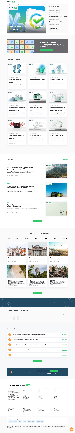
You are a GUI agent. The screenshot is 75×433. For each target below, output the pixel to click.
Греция (55, 395)
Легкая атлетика (10, 407)
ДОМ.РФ (24, 396)
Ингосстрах (40, 409)
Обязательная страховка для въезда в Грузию (13, 398)
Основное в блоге (57, 403)
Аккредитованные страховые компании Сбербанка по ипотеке (13, 394)
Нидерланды (65, 238)
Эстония (55, 398)
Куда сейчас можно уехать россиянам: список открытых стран (13, 396)
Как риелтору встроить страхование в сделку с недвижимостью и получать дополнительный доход (17, 109)
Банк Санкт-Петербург (26, 397)
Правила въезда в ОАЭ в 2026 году (55, 12)
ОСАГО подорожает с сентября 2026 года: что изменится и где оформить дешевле (20, 186)
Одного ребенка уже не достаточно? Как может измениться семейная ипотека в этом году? (29, 344)
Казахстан (55, 397)
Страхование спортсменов (13, 403)
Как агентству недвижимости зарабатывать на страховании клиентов (15, 81)
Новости (8, 183)
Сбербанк (24, 390)
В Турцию (40, 391)
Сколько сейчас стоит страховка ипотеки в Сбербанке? (22, 349)
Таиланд (55, 238)
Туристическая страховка (13, 421)
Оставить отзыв (10, 314)
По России (40, 395)
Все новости (65, 159)
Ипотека (20, 421)
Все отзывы (65, 314)
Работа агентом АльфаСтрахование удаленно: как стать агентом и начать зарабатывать (17, 137)
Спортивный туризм (11, 408)
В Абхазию (40, 397)
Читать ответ (64, 334)
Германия (26, 238)
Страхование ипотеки (27, 388)
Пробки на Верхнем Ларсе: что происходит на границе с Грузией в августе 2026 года (20, 168)
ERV (39, 411)
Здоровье (25, 403)
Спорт (55, 408)
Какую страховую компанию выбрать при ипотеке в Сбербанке (14, 391)
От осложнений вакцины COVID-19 (28, 407)
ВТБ (23, 391)
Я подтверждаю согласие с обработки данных (48, 373)
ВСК (39, 407)
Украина (55, 390)
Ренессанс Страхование (42, 410)
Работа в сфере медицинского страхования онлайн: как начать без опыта (37, 109)
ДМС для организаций (26, 409)
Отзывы (40, 403)
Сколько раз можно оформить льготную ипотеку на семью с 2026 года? (25, 339)
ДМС (24, 408)
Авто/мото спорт (10, 409)
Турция (36, 238)
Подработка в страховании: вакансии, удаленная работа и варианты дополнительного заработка (57, 109)
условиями (49, 373)
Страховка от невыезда (40, 421)
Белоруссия (55, 396)
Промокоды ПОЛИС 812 (11, 399)
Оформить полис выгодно (46, 49)
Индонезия (45, 238)
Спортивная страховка (31, 421)
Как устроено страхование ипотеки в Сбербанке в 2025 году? (23, 354)
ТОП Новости (10, 388)
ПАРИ (39, 408)
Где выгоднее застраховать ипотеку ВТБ (14, 392)
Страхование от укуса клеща (27, 410)
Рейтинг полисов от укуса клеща (28, 411)
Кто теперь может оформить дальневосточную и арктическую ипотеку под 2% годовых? (28, 334)
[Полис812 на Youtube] (13, 430)
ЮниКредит (24, 395)
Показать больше (37, 221)
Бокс (8, 410)
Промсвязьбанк (25, 398)
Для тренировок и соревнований (12, 411)
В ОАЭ (39, 390)
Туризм (55, 407)
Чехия (17, 238)
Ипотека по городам (26, 399)
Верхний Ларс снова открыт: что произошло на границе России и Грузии (20, 205)
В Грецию (40, 396)
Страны (8, 238)
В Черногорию (41, 398)
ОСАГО (25, 421)
